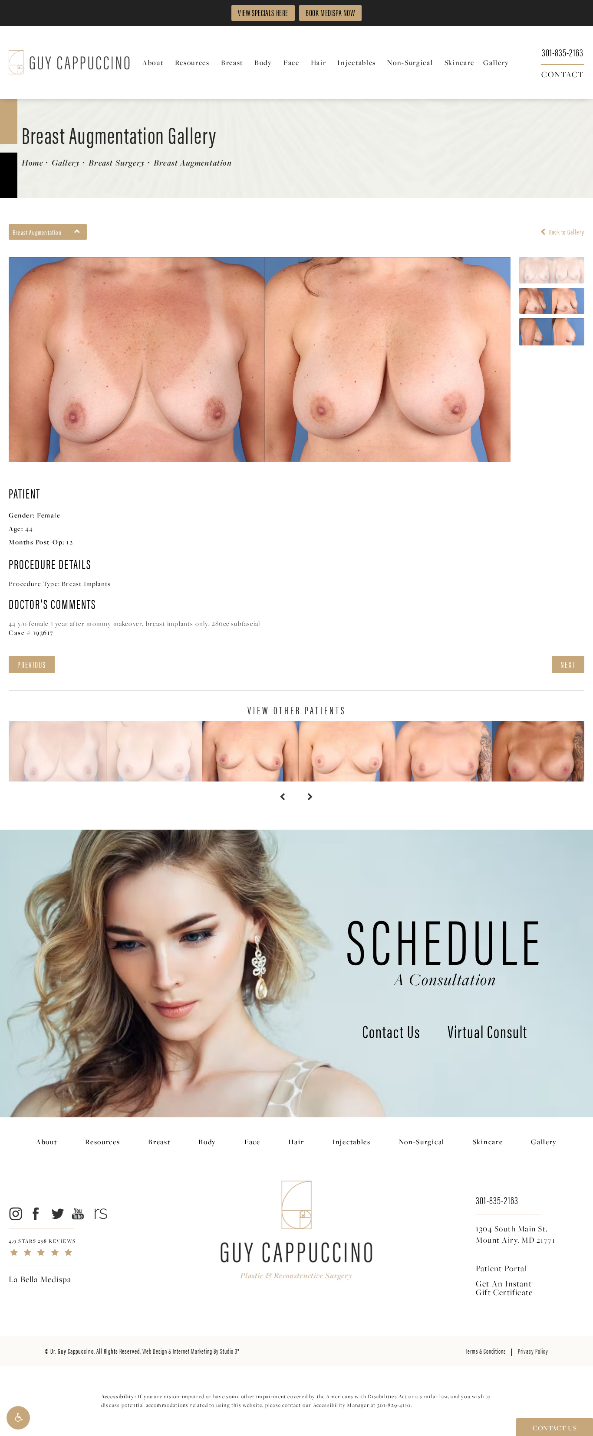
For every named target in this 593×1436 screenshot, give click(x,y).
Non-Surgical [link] (410, 62)
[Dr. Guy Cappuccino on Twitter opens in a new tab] (57, 1213)
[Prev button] (283, 797)
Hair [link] (318, 62)
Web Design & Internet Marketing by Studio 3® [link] (191, 1351)
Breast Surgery (117, 162)
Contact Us (391, 1032)
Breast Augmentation (193, 162)
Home (32, 162)
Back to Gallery (566, 231)
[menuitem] (154, 62)
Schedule (445, 946)
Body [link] (263, 62)
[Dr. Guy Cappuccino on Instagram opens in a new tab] (15, 1213)
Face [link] (291, 62)
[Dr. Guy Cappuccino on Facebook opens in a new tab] (36, 1213)
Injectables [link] (356, 62)
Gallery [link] (496, 62)
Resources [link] (192, 62)
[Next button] (310, 797)
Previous (31, 664)
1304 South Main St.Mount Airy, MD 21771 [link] (515, 1234)
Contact (562, 73)
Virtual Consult (487, 1032)
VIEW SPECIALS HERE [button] (263, 12)
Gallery (66, 162)
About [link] (153, 62)
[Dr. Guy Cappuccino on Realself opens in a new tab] (99, 1213)
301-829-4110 (394, 1405)
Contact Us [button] (555, 1427)
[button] (18, 1417)
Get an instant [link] (504, 1287)
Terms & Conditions (486, 1351)
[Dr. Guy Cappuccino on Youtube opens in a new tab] (78, 1213)
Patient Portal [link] (501, 1268)
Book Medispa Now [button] (330, 12)
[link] (562, 51)
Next (568, 664)
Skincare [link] (460, 62)
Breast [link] (232, 62)
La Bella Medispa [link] (40, 1279)
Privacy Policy (533, 1351)
